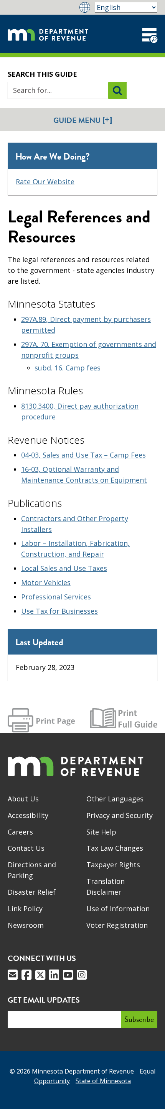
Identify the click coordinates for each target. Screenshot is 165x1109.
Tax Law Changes (114, 848)
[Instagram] (82, 975)
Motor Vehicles (46, 582)
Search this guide (42, 74)
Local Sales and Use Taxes (64, 568)
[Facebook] (26, 975)
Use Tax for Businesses (59, 611)
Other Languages (115, 798)
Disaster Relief (32, 892)
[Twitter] (40, 975)
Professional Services (56, 596)
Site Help (101, 831)
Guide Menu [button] (82, 120)
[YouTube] (68, 975)
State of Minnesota (103, 1081)
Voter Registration (117, 925)
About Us (23, 798)
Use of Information (118, 908)
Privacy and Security (119, 815)
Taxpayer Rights (113, 864)
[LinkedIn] (54, 975)
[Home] (48, 34)
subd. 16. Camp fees (68, 367)
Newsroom (26, 925)
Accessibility (28, 815)
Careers (20, 831)
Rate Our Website (45, 181)
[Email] (13, 975)
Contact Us (26, 848)
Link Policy (25, 908)
